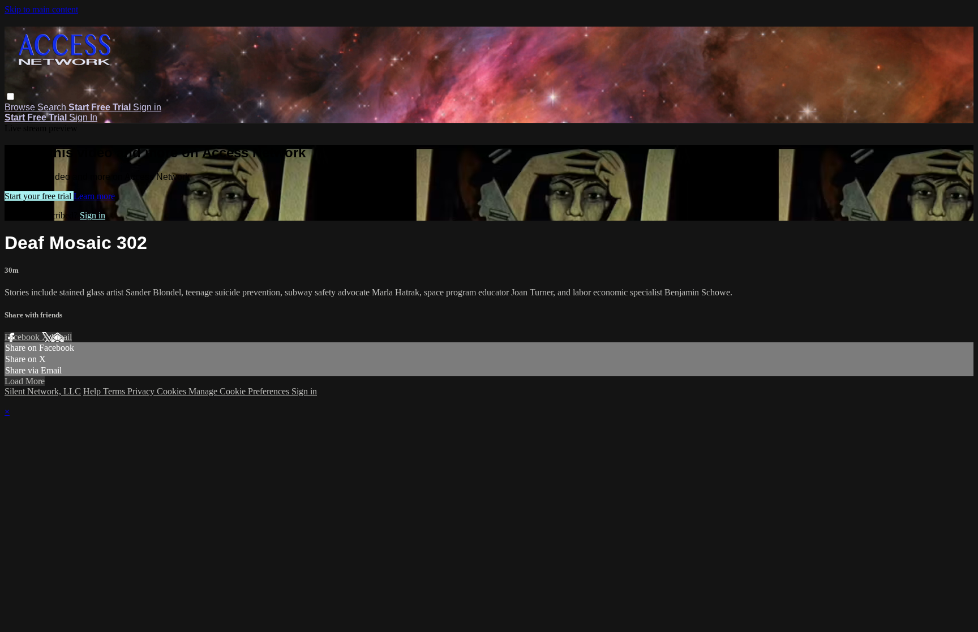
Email (61, 337)
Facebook (23, 337)
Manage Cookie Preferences (239, 391)
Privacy (142, 391)
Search (52, 107)
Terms (115, 391)
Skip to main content (41, 9)
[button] (10, 96)
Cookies (172, 391)
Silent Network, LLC (43, 391)
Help (93, 391)
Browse (21, 107)
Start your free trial (39, 196)
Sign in (147, 107)
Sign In (83, 117)
